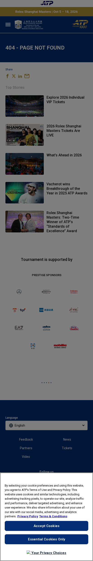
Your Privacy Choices (48, 553)
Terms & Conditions (53, 516)
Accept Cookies (46, 526)
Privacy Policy (27, 516)
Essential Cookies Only (46, 539)
